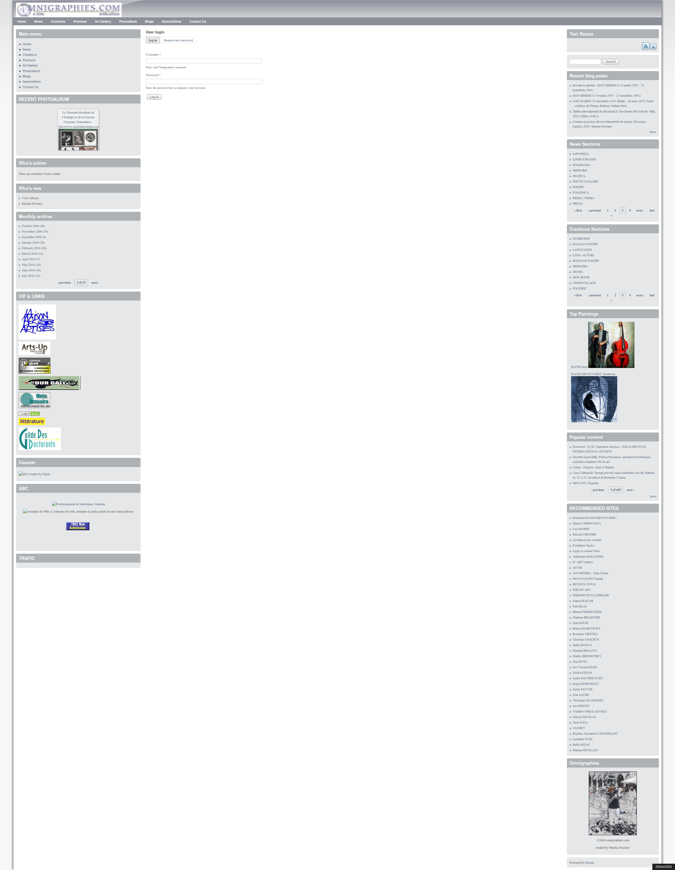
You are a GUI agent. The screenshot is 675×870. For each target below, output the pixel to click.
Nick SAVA (580, 722)
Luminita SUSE (582, 739)
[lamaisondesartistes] (37, 321)
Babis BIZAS (581, 744)
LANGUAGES (582, 249)
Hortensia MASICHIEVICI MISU (595, 517)
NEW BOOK (581, 277)
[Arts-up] (34, 348)
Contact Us (197, 21)
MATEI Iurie (579, 367)
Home (21, 21)
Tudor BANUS (582, 645)
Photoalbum (128, 21)
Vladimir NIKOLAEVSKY (590, 711)
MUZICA (579, 176)
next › (95, 282)
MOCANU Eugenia (585, 483)
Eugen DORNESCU (586, 683)
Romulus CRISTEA (585, 634)
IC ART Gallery (583, 562)
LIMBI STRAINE (584, 159)
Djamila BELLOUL (585, 650)
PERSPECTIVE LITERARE (591, 595)
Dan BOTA (580, 661)
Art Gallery (103, 21)
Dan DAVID (581, 623)
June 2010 (28, 270)
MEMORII (580, 170)
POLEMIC (580, 288)
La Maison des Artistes (587, 540)
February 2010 (31, 248)
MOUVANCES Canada (588, 578)
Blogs (149, 21)
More (652, 132)
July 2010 (28, 275)
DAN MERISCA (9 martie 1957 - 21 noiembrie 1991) (607, 95)
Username (153, 54)
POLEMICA (581, 192)
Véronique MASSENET (588, 700)
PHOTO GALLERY (586, 181)
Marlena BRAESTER (586, 617)
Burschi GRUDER (584, 534)
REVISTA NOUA (584, 584)
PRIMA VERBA (583, 198)
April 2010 (29, 259)
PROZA (578, 203)
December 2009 (32, 237)
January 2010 (30, 242)
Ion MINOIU (581, 706)
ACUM (577, 567)
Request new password (178, 40)
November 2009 (32, 231)
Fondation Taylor (583, 545)
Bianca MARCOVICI (586, 628)
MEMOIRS (580, 266)
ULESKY (579, 728)
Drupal (589, 862)
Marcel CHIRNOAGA (587, 523)
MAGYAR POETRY (586, 260)
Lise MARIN (581, 529)
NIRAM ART (582, 589)
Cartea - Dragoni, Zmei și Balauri (593, 467)
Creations (58, 21)
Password (153, 75)
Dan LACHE (581, 694)
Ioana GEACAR (583, 600)
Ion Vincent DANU (585, 667)
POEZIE (578, 187)
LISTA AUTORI (583, 255)
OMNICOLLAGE (584, 283)
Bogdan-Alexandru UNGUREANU (595, 733)
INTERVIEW (581, 238)
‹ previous (64, 282)
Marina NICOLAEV (586, 750)
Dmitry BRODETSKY (587, 656)
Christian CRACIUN (586, 639)
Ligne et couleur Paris (586, 551)
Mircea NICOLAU (584, 717)
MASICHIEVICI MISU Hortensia (593, 374)
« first (578, 210)
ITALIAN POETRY (585, 244)
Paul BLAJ (580, 606)
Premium (80, 21)
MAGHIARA (581, 165)
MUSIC (578, 271)
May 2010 (28, 264)
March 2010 (29, 253)
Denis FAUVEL (583, 689)
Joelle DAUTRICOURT (588, 678)
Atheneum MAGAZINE (588, 556)
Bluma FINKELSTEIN (587, 612)
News (38, 21)
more (653, 496)
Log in (154, 40)
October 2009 (30, 226)
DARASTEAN (582, 672)
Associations (171, 21)
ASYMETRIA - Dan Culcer (590, 573)
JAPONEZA (581, 153)
